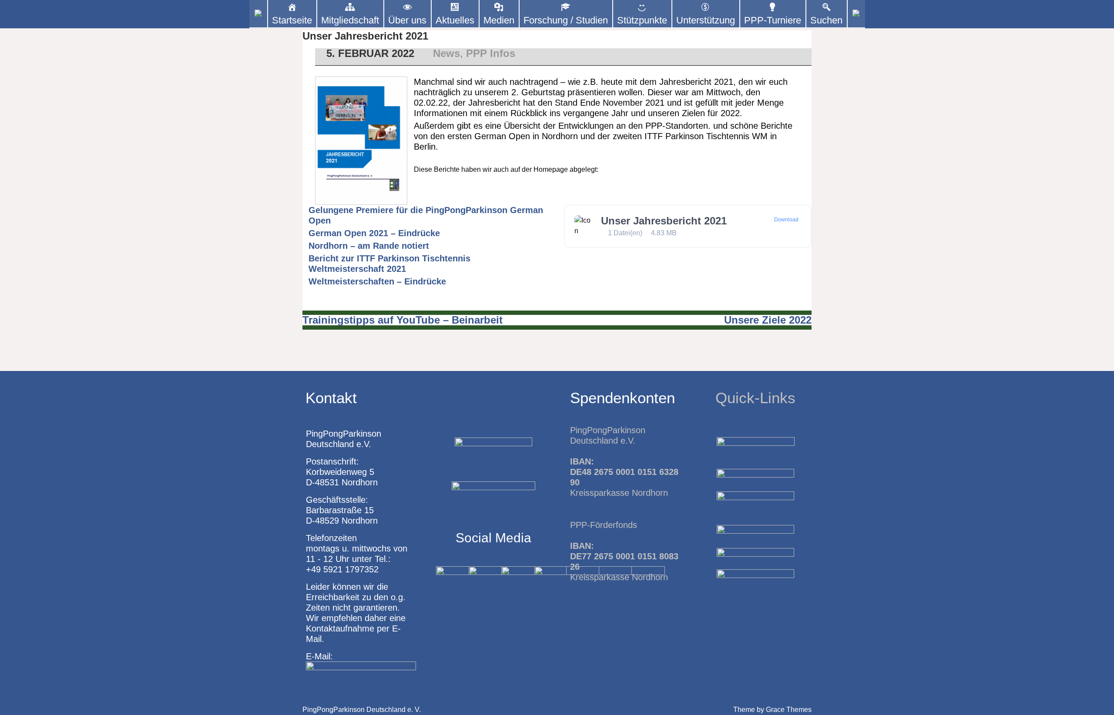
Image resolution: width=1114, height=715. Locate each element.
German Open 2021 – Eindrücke (374, 233)
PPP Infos (490, 53)
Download (786, 220)
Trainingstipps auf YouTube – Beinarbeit (402, 320)
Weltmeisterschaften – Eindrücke (377, 281)
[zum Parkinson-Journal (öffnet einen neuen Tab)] (856, 14)
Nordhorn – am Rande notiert (369, 246)
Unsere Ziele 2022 (768, 320)
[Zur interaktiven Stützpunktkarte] (258, 14)
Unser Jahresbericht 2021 (664, 221)
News (446, 53)
